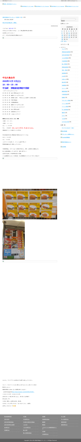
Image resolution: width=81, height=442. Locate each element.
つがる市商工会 (26, 427)
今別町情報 (64, 94)
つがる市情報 (65, 58)
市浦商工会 (6, 430)
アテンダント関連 (66, 100)
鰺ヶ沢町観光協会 (27, 433)
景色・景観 (64, 70)
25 (69, 37)
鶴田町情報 (64, 91)
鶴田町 (43, 424)
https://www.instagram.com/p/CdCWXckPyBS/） (23, 391)
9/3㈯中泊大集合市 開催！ (10, 22)
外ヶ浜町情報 (65, 109)
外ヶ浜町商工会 (64, 419)
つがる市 (25, 424)
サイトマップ (74, 3)
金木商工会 (6, 427)
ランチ (63, 49)
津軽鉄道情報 (65, 67)
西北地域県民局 (7, 416)
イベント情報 (65, 106)
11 (69, 33)
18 (69, 35)
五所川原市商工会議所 (9, 424)
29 (62, 39)
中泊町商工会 (26, 419)
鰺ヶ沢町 (25, 430)
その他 (63, 118)
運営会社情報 (67, 3)
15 (62, 35)
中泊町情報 (64, 61)
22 (62, 37)
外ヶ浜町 (63, 416)
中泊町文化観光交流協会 (29, 422)
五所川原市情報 (65, 55)
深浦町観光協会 (45, 419)
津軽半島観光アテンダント (10, 12)
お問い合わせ (58, 3)
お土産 (63, 76)
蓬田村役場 (63, 422)
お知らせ (64, 79)
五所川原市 (6, 419)
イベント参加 (65, 103)
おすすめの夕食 (65, 121)
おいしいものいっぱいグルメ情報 (55, 12)
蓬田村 (63, 112)
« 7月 (62, 41)
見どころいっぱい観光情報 (40, 12)
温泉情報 (64, 73)
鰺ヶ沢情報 (64, 64)
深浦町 (43, 416)
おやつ (63, 115)
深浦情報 (64, 85)
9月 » (65, 41)
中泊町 (24, 416)
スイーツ (64, 88)
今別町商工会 (45, 434)
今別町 (43, 431)
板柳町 (63, 97)
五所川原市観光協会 (9, 422)
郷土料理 (64, 82)
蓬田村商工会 (64, 424)
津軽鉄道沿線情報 (66, 52)
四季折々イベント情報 (25, 12)
